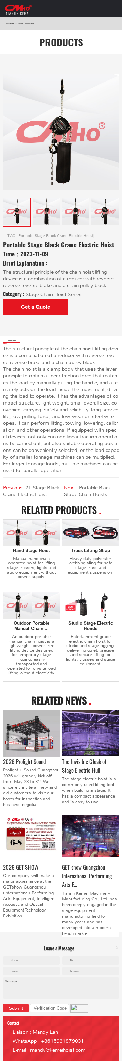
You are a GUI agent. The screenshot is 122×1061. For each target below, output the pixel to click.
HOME (8, 23)
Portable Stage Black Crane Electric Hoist (55, 235)
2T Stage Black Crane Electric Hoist (31, 491)
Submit (16, 1008)
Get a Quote (35, 307)
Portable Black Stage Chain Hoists (87, 491)
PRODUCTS (15, 23)
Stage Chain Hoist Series (27, 23)
